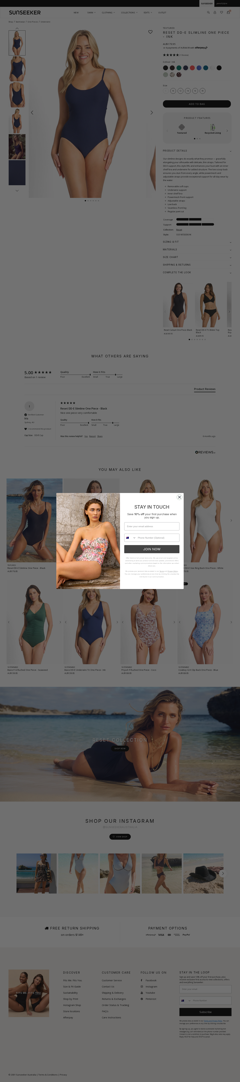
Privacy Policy (173, 571)
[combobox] (130, 538)
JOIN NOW (151, 549)
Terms (162, 571)
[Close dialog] (179, 497)
